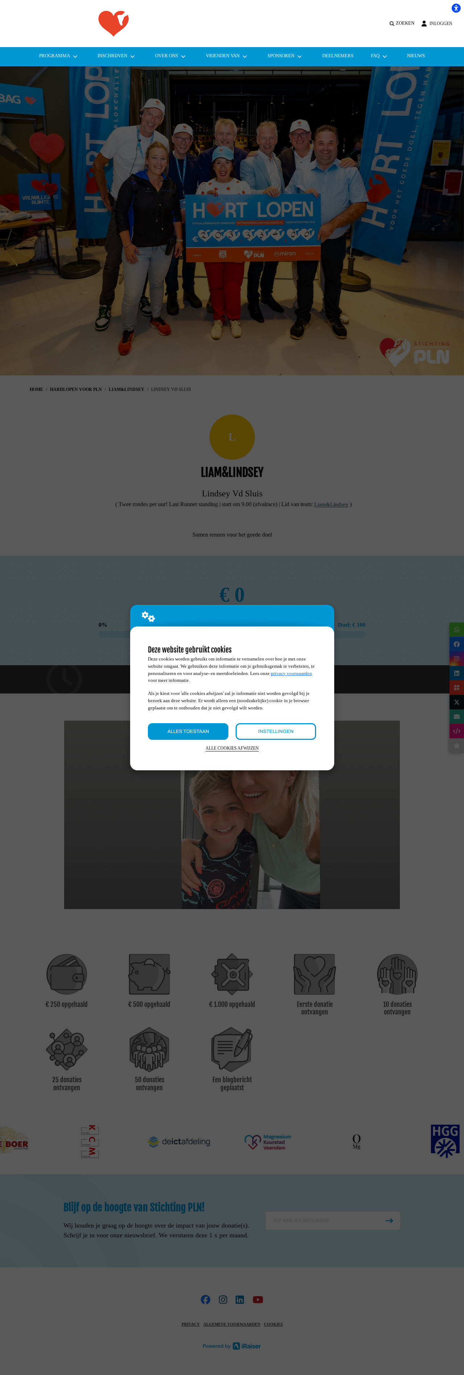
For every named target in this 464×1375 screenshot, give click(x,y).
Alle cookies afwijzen (232, 748)
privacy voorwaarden (291, 673)
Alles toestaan (188, 731)
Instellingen (276, 731)
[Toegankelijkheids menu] (456, 8)
